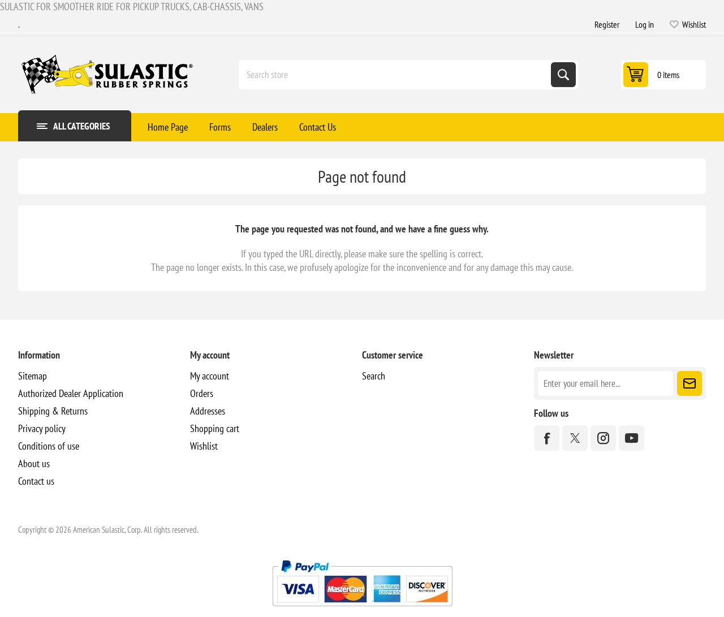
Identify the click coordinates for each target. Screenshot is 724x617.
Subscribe (689, 383)
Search (563, 74)
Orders (201, 393)
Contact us (36, 480)
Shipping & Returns (53, 410)
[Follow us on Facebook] (546, 438)
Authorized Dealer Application (70, 393)
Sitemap (32, 375)
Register (606, 24)
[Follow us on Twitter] (575, 438)
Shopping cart (214, 428)
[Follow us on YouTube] (631, 438)
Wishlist (204, 445)
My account (209, 375)
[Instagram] (603, 438)
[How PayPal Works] (362, 610)
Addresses (207, 410)
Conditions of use (48, 445)
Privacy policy (42, 428)
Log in (644, 24)
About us (34, 463)
